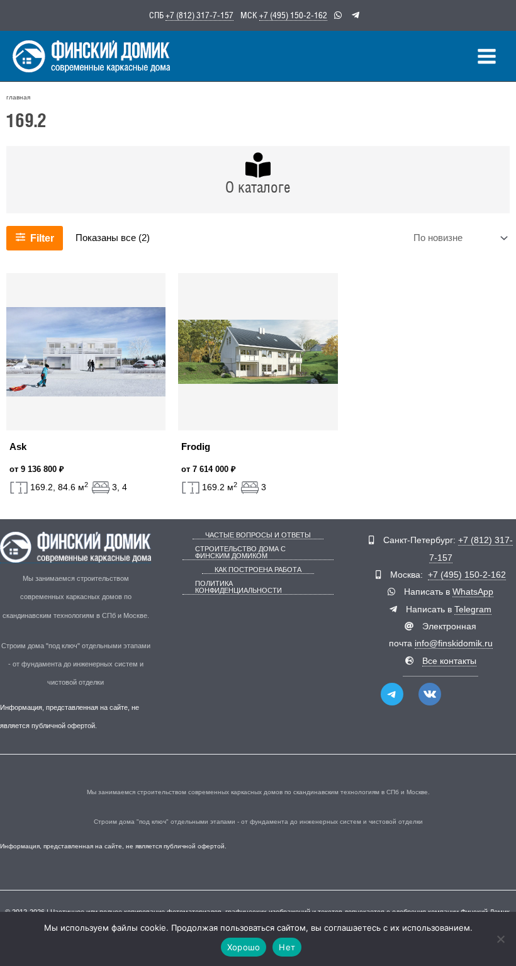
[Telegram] (392, 694)
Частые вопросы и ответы (258, 535)
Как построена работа (258, 569)
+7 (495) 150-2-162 (293, 15)
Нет (287, 947)
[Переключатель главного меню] (486, 56)
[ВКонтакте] (429, 694)
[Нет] (500, 939)
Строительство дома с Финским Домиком (240, 552)
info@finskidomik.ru (454, 643)
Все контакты (449, 661)
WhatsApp (472, 592)
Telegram (472, 609)
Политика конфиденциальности (238, 587)
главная (18, 97)
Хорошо (244, 947)
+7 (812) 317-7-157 (199, 15)
